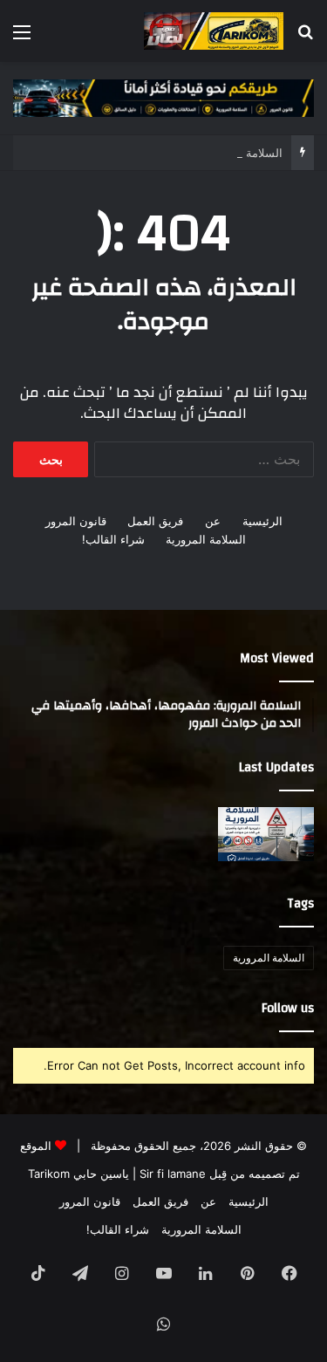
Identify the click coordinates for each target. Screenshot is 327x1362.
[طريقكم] (213, 31)
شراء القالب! (113, 539)
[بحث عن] (305, 38)
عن (213, 521)
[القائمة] (22, 38)
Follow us (288, 1008)
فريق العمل (155, 521)
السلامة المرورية (206, 539)
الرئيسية (262, 521)
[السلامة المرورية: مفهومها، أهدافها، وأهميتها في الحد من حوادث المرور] (266, 834)
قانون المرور (75, 521)
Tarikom (49, 1174)
